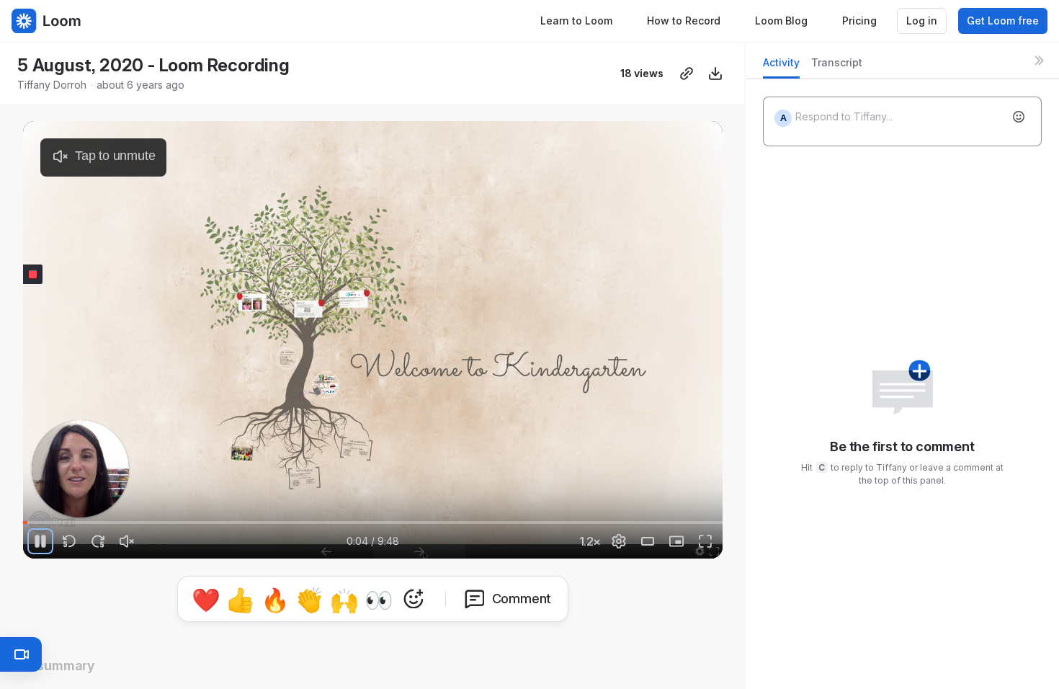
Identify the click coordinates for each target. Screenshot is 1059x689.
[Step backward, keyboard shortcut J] (69, 541)
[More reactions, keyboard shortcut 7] (413, 598)
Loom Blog (781, 20)
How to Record (683, 20)
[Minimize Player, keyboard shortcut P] (676, 541)
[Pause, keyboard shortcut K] (40, 541)
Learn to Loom (576, 20)
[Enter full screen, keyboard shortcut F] (705, 541)
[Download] (715, 73)
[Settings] (618, 541)
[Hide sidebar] (1038, 60)
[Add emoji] (1018, 116)
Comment (522, 598)
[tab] (781, 67)
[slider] (373, 522)
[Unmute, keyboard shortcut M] (126, 541)
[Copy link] (686, 73)
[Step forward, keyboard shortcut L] (98, 541)
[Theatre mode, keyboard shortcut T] (647, 541)
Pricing (859, 20)
